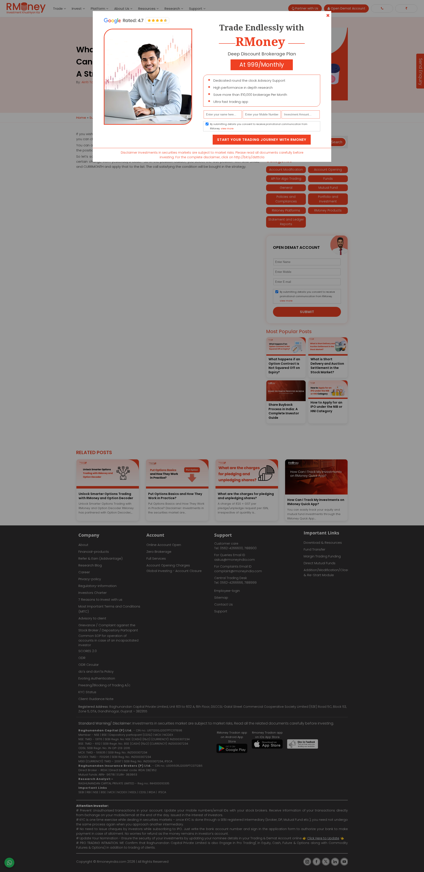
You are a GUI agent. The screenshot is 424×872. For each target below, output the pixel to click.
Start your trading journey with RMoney (261, 139)
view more (227, 128)
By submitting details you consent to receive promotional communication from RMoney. (258, 126)
